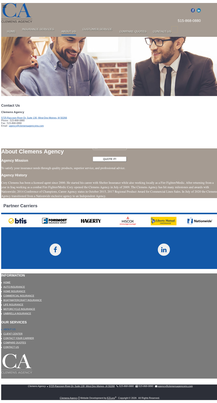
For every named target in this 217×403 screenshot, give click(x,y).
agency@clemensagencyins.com (26, 126)
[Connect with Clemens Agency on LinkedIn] (199, 10)
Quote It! (109, 159)
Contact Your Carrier (18, 338)
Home (11, 31)
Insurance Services (38, 29)
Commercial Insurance (18, 296)
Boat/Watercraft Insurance (22, 300)
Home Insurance (14, 291)
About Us (68, 31)
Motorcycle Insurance (19, 309)
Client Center (13, 334)
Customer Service (97, 29)
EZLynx (111, 398)
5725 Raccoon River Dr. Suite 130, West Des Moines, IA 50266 (34, 118)
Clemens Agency (69, 398)
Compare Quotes (133, 31)
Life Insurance (13, 304)
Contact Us (162, 31)
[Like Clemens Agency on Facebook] (193, 10)
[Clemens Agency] (16, 13)
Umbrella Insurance (17, 313)
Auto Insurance (14, 287)
